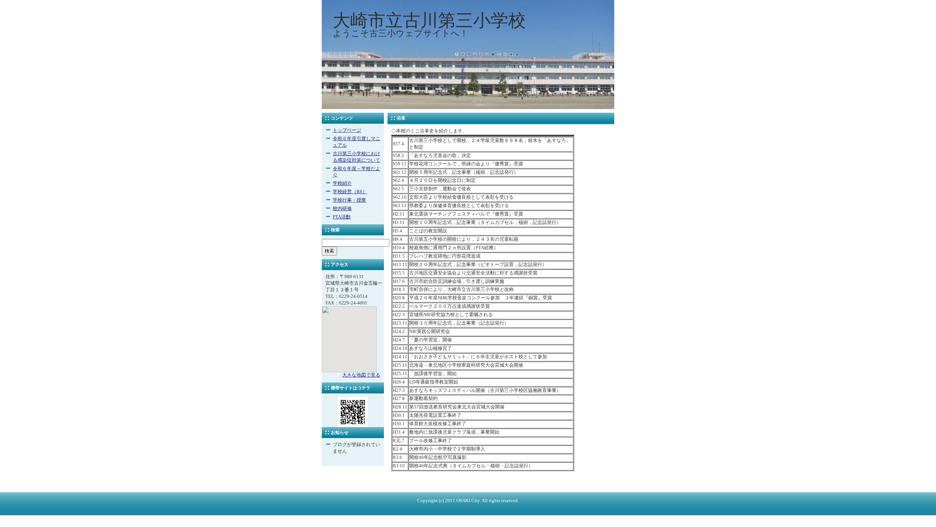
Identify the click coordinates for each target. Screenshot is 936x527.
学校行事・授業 (349, 200)
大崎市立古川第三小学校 (429, 20)
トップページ (347, 130)
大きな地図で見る (361, 375)
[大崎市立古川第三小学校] (468, 107)
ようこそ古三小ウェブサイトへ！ (400, 33)
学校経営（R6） (350, 191)
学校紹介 (342, 183)
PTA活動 (342, 217)
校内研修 (342, 208)
